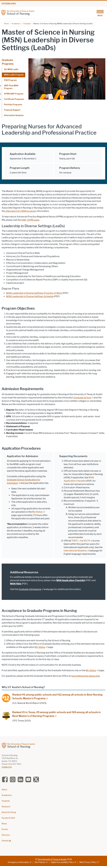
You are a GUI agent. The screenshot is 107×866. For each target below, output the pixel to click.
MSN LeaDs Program (14, 75)
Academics (16, 24)
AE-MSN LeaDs (11, 69)
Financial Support (12, 110)
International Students (75, 550)
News (4, 824)
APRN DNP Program (13, 94)
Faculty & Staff (8, 818)
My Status (37, 512)
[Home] (18, 12)
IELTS (87, 540)
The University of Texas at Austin (52, 859)
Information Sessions (14, 115)
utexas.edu (9, 3)
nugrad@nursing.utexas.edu (85, 676)
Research (6, 806)
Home (6, 24)
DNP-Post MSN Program (11, 87)
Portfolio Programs (13, 104)
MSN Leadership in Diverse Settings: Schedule (30, 296)
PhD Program (10, 80)
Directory (6, 835)
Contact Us (7, 767)
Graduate (27, 24)
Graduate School (82, 397)
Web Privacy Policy (87, 862)
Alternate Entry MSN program (20, 211)
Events (5, 829)
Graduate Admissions (30, 589)
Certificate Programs (14, 99)
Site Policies (40, 862)
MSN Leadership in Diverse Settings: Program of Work (34, 293)
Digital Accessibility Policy (62, 862)
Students (6, 801)
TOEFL (75, 540)
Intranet (5, 841)
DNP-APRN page (30, 220)
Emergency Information (18, 862)
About (4, 789)
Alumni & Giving (9, 812)
